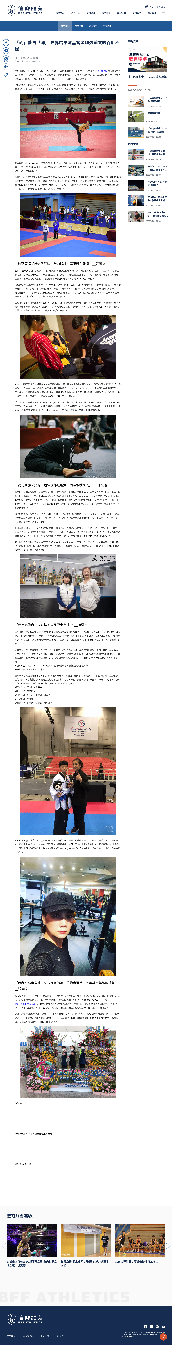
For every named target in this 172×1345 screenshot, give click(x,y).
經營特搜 (107, 25)
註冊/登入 (160, 7)
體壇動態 (75, 13)
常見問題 (45, 1336)
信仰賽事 (121, 13)
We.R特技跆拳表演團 (25, 1004)
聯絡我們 (60, 1336)
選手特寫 (65, 25)
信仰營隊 (106, 13)
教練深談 (79, 25)
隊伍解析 (93, 25)
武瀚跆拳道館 (101, 71)
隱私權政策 (28, 1336)
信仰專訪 (60, 13)
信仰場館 (90, 13)
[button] (168, 1246)
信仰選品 (136, 13)
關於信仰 (152, 13)
